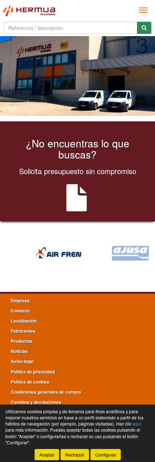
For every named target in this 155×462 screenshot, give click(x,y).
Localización (23, 321)
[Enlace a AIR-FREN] (46, 253)
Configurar (105, 455)
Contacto (20, 310)
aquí (137, 423)
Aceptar (46, 455)
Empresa (20, 300)
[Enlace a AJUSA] (118, 253)
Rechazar (74, 455)
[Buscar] (144, 28)
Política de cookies (30, 382)
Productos (21, 341)
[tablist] (77, 76)
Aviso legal (22, 361)
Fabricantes (23, 331)
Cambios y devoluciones (36, 402)
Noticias (19, 351)
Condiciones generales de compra (46, 392)
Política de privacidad (33, 371)
